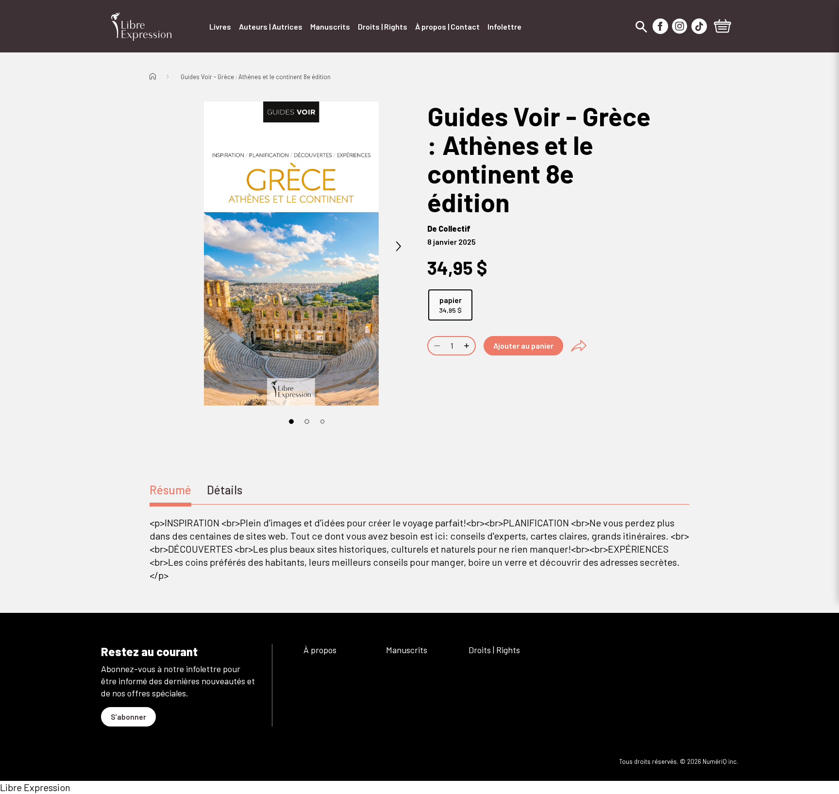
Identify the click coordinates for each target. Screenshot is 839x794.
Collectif (454, 228)
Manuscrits (406, 649)
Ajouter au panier (523, 345)
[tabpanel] (419, 549)
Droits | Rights (494, 649)
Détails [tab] (224, 490)
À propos (319, 649)
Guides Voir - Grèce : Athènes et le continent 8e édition (256, 77)
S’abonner (128, 716)
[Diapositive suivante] (398, 246)
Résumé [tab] (170, 490)
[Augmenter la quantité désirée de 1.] (467, 346)
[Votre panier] (722, 27)
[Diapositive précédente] (184, 246)
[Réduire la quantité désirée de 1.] (436, 346)
